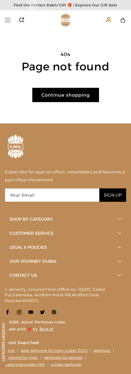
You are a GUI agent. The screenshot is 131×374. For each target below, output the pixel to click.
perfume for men (21, 357)
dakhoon (102, 350)
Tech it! (46, 329)
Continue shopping (65, 95)
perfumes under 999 (25, 364)
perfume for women (63, 357)
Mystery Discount (3, 342)
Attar (10, 350)
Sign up (113, 195)
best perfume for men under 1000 (54, 350)
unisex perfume (66, 364)
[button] (8, 20)
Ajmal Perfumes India (43, 322)
